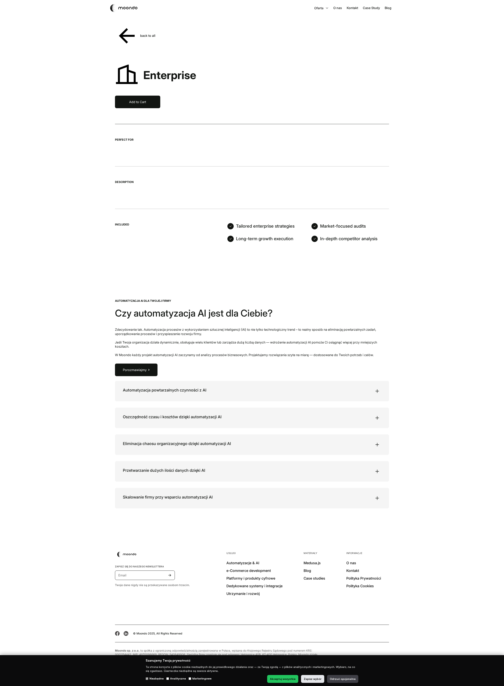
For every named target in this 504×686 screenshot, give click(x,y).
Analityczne (178, 678)
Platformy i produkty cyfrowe (250, 578)
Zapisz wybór (312, 678)
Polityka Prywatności (363, 578)
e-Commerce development (248, 571)
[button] (321, 8)
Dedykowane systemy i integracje (254, 586)
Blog (388, 8)
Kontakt (352, 8)
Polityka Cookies (360, 586)
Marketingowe (201, 678)
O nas (337, 8)
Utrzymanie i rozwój (243, 594)
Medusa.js (312, 563)
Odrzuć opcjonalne (343, 678)
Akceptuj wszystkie (283, 678)
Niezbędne (156, 678)
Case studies (314, 578)
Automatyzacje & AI (242, 563)
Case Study (371, 8)
